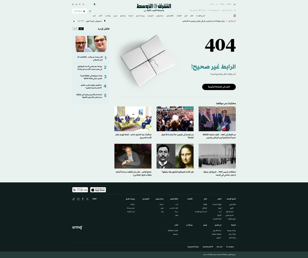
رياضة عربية (232, 234)
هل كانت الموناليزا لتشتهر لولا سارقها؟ (178, 172)
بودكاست (108, 16)
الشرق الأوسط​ (200, 16)
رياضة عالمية (232, 238)
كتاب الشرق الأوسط (201, 212)
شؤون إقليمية (232, 219)
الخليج (231, 208)
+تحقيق (219, 238)
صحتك (162, 205)
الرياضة (130, 16)
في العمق (122, 16)
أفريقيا (219, 215)
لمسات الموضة (131, 212)
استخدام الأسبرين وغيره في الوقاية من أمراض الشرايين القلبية (89, 96)
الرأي (185, 16)
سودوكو (175, 234)
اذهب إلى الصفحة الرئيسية (219, 86)
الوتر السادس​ (174, 208)
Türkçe (222, 4)
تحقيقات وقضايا (216, 234)
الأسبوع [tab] (75, 28)
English (229, 4)
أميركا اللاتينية (217, 219)
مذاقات (132, 205)
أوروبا (219, 208)
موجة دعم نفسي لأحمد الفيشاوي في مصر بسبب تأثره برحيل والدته (89, 67)
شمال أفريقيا (229, 212)
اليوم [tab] (81, 28)
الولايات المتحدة (217, 205)
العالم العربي (232, 205)
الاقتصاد (179, 16)
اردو (217, 4)
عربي (235, 4)
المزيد (94, 16)
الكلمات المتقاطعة (173, 231)
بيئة (162, 212)
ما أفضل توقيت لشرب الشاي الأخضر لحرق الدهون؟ (91, 86)
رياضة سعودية (231, 231)
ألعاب (100, 16)
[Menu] (234, 16)
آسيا (220, 212)
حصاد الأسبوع (217, 231)
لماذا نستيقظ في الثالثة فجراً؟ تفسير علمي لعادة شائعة (91, 77)
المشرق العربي (229, 215)
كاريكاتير (204, 208)
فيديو (115, 16)
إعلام (176, 215)
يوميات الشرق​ (140, 16)
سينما (176, 212)
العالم (192, 16)
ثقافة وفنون (169, 16)
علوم (162, 208)
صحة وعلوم (160, 16)
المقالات (205, 205)
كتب (176, 205)
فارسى (211, 4)
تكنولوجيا (150, 16)
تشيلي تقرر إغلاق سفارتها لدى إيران (211, 21)
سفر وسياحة (131, 208)
